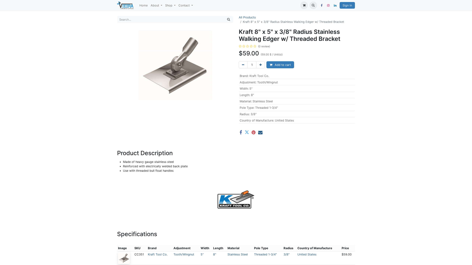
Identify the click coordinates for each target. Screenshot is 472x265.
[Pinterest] (254, 132)
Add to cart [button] (282, 65)
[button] (313, 5)
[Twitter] (247, 132)
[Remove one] (243, 64)
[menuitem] (143, 5)
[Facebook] (321, 5)
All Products (247, 17)
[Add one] (260, 64)
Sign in (347, 5)
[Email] (260, 132)
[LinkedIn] (335, 5)
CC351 (139, 254)
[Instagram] (328, 5)
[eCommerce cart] (304, 5)
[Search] (228, 19)
